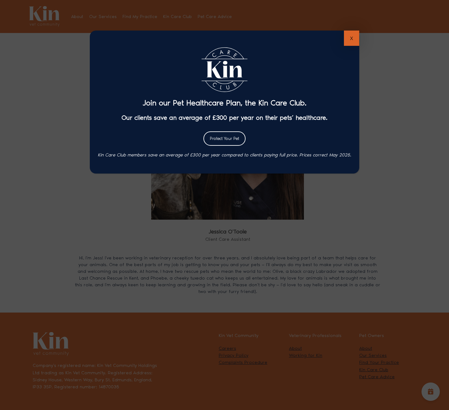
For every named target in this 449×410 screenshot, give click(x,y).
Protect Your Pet (224, 138)
